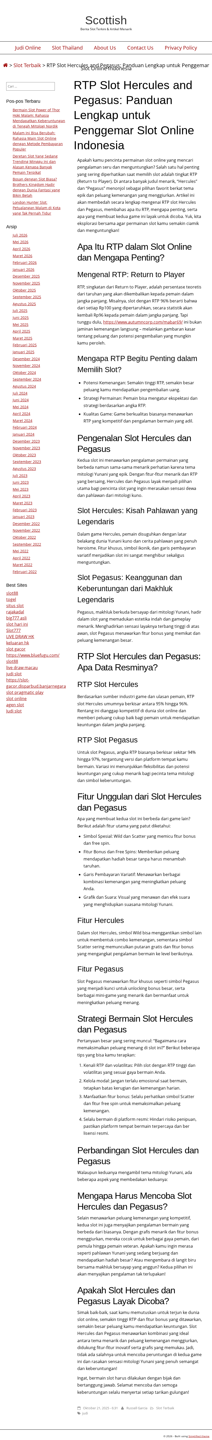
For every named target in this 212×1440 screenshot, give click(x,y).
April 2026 (21, 248)
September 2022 (27, 544)
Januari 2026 (23, 269)
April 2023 (21, 496)
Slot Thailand (67, 48)
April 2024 (21, 413)
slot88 (12, 593)
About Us (105, 48)
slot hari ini (17, 624)
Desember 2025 (26, 276)
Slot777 (13, 630)
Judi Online (28, 48)
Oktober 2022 (24, 537)
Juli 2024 (20, 393)
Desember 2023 (26, 441)
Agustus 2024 (24, 386)
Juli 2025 (20, 310)
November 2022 (26, 530)
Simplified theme (198, 1436)
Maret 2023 (22, 502)
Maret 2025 (22, 338)
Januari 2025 (23, 351)
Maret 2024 (22, 420)
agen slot (15, 705)
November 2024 (26, 365)
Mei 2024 (20, 406)
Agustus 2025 (24, 303)
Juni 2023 (21, 482)
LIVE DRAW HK (20, 636)
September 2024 (27, 379)
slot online (16, 698)
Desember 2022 (26, 523)
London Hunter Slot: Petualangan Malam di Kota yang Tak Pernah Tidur (36, 208)
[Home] (5, 65)
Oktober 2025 (24, 290)
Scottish (106, 20)
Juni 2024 (21, 399)
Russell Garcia (136, 1408)
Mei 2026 (20, 241)
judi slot (14, 674)
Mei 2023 (20, 489)
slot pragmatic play (24, 692)
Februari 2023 (25, 509)
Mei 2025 (20, 324)
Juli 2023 (20, 475)
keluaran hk (17, 643)
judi (85, 1413)
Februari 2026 (25, 262)
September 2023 (27, 461)
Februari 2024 (25, 427)
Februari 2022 (25, 571)
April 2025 (21, 331)
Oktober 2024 (24, 372)
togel (11, 599)
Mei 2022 (20, 551)
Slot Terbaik (27, 65)
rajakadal (15, 612)
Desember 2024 (26, 358)
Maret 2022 (22, 564)
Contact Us (140, 48)
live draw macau (22, 667)
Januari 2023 (23, 516)
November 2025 (26, 283)
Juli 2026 (20, 235)
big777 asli (16, 618)
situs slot (15, 605)
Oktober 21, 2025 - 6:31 (100, 1408)
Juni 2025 (21, 317)
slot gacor (16, 649)
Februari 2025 (25, 344)
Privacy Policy (181, 48)
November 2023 (26, 447)
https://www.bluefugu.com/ (32, 655)
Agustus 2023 (24, 468)
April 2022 (21, 557)
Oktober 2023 (24, 454)
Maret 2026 (22, 255)
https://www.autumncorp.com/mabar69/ (143, 322)
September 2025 (27, 296)
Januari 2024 (23, 434)
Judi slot (14, 711)
